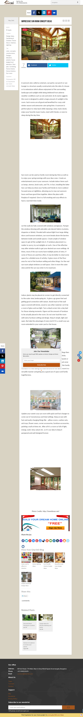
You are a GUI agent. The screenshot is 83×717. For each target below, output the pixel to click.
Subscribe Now (41, 365)
